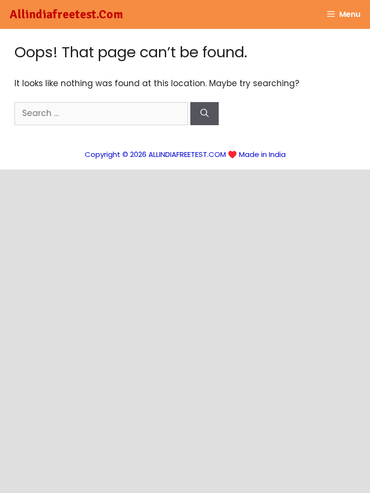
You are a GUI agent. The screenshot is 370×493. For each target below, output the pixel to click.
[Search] (204, 113)
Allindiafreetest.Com (66, 14)
